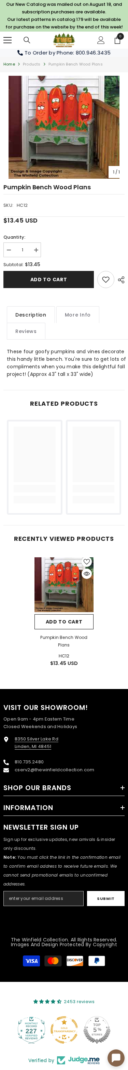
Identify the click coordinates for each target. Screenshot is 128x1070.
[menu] (7, 40)
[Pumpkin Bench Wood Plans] (64, 584)
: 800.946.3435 (92, 52)
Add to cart (48, 279)
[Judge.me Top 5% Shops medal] (97, 1030)
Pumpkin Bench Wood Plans (63, 641)
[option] (64, 127)
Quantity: (14, 237)
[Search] (27, 40)
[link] (105, 279)
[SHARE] (119, 280)
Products (32, 64)
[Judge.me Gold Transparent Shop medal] (64, 1030)
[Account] (101, 40)
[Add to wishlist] (87, 562)
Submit (105, 898)
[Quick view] (87, 574)
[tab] (31, 314)
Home (9, 64)
